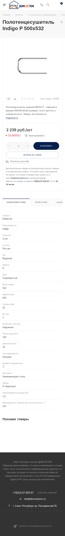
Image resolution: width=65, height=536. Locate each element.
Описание (41, 202)
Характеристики (16, 202)
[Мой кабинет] (53, 5)
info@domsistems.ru (19, 178)
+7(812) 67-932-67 (23, 493)
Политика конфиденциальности (35, 526)
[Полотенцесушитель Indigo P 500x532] (32, 66)
